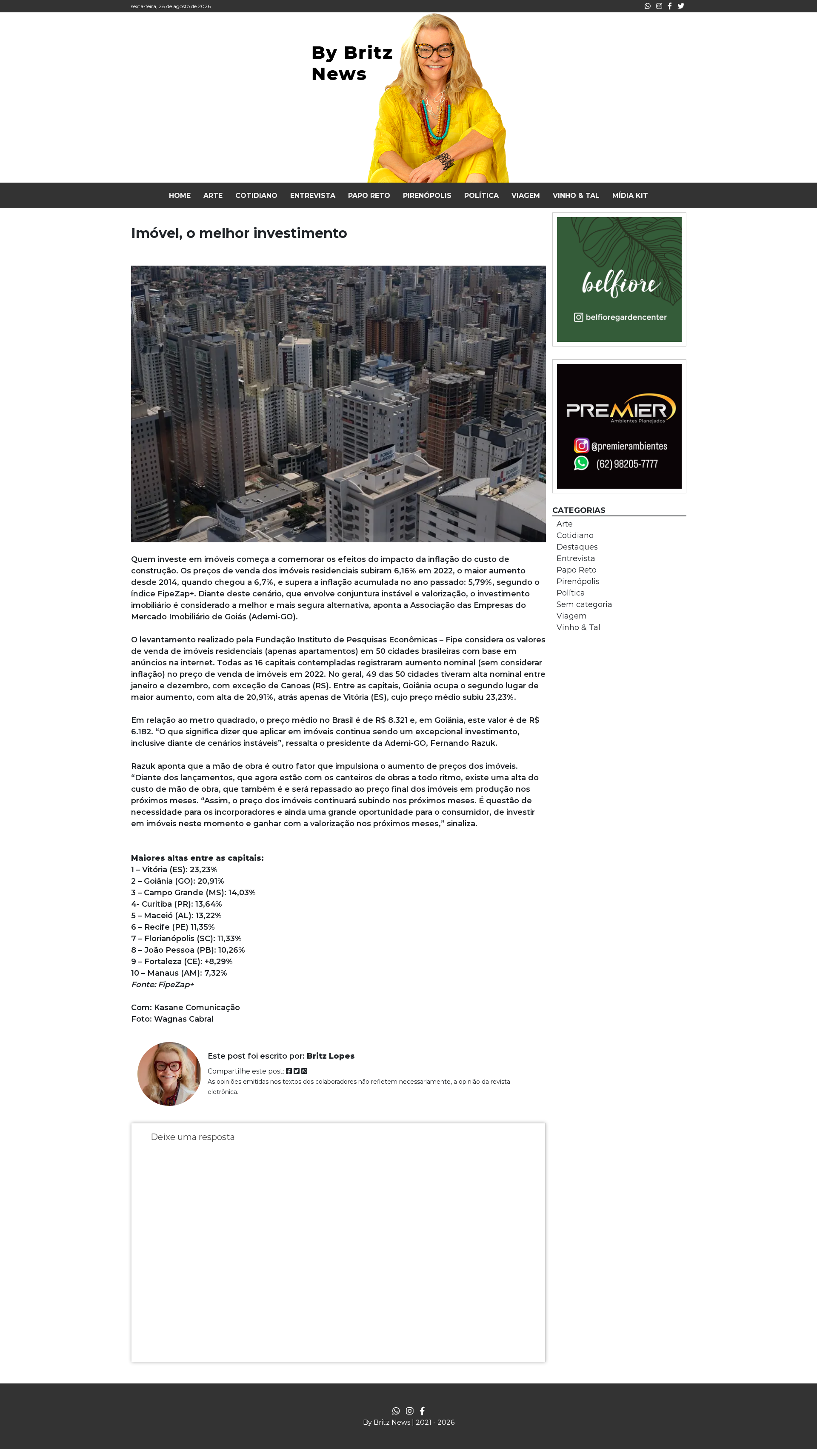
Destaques (577, 547)
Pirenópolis (578, 581)
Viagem (572, 616)
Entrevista (576, 558)
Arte (565, 524)
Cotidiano (575, 535)
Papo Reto (577, 570)
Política (571, 593)
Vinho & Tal (578, 627)
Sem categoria (584, 604)
